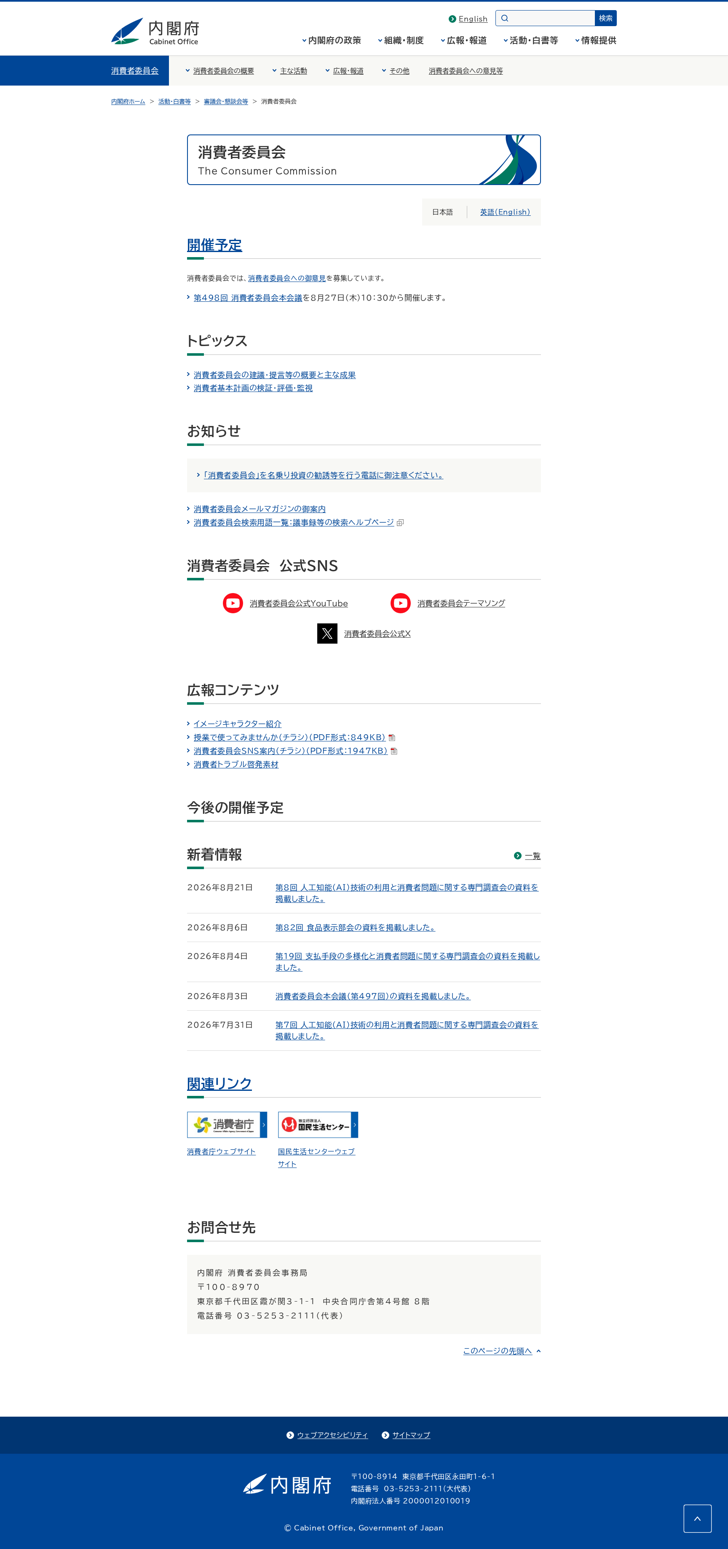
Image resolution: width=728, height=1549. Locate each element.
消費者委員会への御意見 (287, 278)
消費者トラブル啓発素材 (236, 764)
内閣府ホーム (128, 102)
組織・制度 (404, 40)
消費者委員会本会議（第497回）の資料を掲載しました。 (373, 996)
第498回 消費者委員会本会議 (248, 297)
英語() (505, 212)
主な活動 (293, 70)
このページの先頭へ (498, 1351)
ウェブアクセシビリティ (332, 1435)
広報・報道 (467, 40)
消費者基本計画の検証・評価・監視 (253, 388)
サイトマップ (412, 1435)
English (473, 19)
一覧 (533, 855)
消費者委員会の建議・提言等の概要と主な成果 (275, 375)
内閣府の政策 (334, 40)
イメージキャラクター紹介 (238, 724)
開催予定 (214, 245)
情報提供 (599, 40)
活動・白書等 (534, 40)
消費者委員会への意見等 (466, 70)
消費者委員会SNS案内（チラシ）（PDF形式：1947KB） (291, 750)
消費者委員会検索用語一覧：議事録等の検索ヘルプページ (294, 522)
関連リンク (219, 1083)
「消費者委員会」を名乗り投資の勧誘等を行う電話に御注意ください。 (324, 475)
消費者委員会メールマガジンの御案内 (260, 509)
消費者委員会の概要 (223, 70)
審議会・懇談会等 (226, 102)
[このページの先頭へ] (697, 1518)
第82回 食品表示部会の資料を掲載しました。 (356, 927)
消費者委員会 (135, 70)
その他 (400, 70)
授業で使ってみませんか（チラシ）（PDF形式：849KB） (290, 737)
